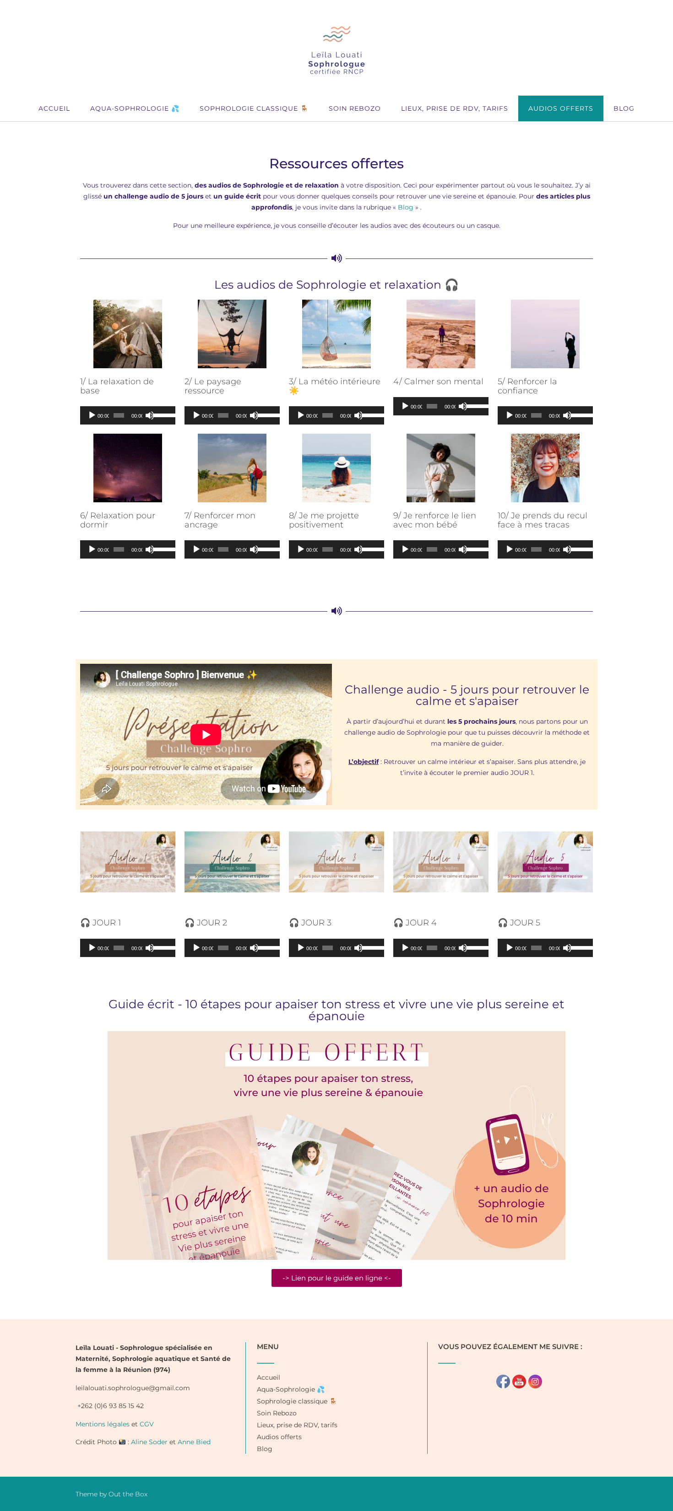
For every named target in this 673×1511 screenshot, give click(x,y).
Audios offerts (560, 108)
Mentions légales (103, 1424)
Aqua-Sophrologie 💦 (134, 108)
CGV (147, 1424)
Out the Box (128, 1494)
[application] (127, 415)
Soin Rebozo (355, 108)
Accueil (54, 108)
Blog (624, 108)
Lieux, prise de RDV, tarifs (454, 108)
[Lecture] (92, 415)
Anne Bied (194, 1442)
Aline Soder (149, 1442)
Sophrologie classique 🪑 (254, 108)
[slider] (162, 414)
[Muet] (149, 415)
